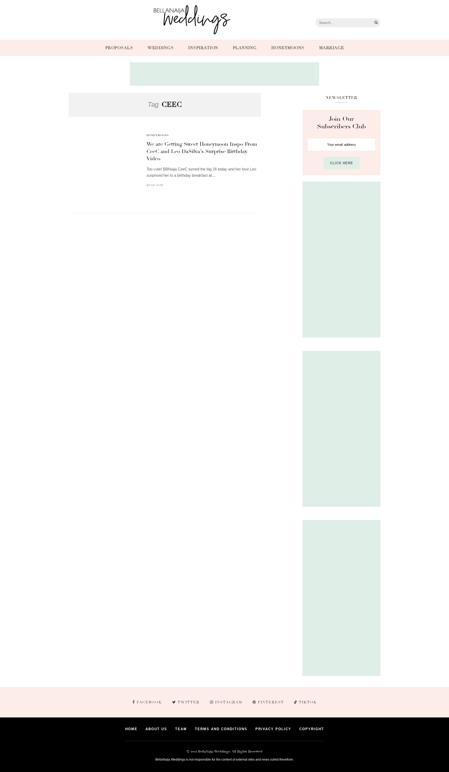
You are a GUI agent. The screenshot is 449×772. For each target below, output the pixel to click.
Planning (245, 47)
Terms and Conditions (221, 729)
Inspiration (203, 47)
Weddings (161, 47)
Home (131, 729)
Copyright (311, 729)
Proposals (119, 47)
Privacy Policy (273, 729)
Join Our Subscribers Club (341, 122)
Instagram (228, 702)
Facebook (149, 702)
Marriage (331, 47)
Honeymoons (288, 47)
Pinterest (271, 702)
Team (181, 729)
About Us (156, 729)
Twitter (189, 702)
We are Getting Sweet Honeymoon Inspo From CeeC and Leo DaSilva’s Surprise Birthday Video (202, 151)
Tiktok (307, 702)
